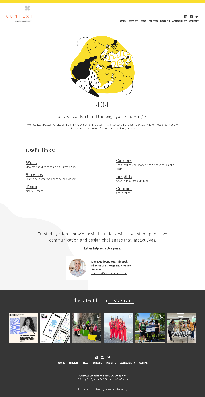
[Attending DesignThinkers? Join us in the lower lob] (23, 328)
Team (143, 21)
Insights (165, 21)
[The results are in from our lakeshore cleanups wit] (150, 328)
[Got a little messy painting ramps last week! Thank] (86, 328)
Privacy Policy (121, 389)
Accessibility (179, 21)
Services (133, 21)
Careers (153, 21)
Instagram (121, 300)
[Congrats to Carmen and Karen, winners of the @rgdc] (55, 328)
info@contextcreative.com (84, 128)
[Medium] (186, 17)
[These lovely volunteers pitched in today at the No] (181, 328)
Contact (194, 21)
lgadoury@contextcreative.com (109, 273)
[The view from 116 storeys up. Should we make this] (118, 328)
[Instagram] (191, 17)
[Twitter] (197, 17)
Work (123, 21)
